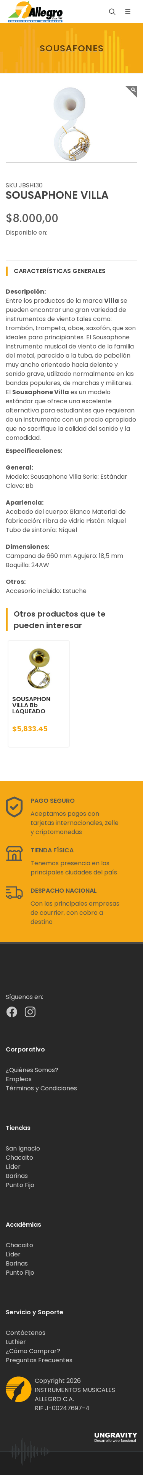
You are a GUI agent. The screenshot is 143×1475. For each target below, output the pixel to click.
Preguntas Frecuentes (39, 1360)
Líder (13, 1166)
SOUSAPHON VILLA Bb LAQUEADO (31, 705)
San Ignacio (23, 1148)
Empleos (19, 1079)
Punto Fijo (20, 1185)
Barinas (17, 1175)
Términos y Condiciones (41, 1088)
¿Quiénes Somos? (32, 1070)
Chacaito (19, 1157)
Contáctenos (25, 1332)
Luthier (16, 1342)
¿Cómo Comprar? (33, 1351)
